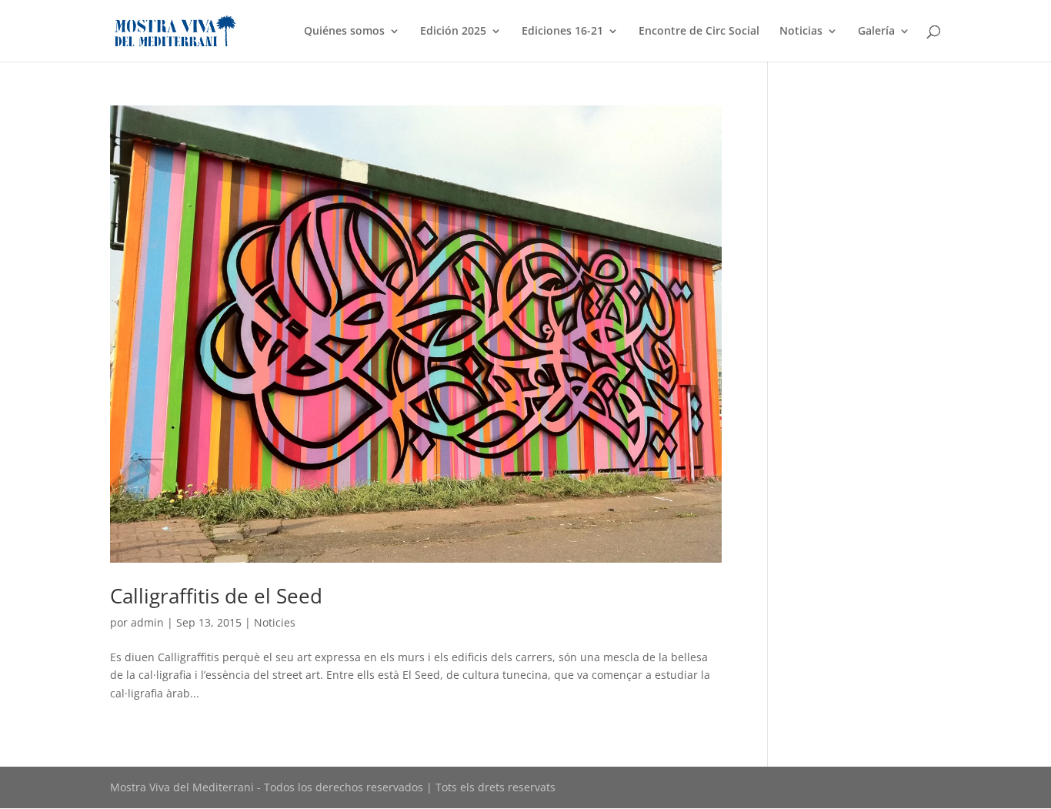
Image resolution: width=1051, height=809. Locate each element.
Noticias (800, 31)
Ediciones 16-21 (562, 31)
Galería (876, 31)
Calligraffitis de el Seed (216, 596)
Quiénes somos (344, 31)
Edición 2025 (453, 31)
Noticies (274, 622)
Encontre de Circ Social (699, 31)
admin (147, 622)
